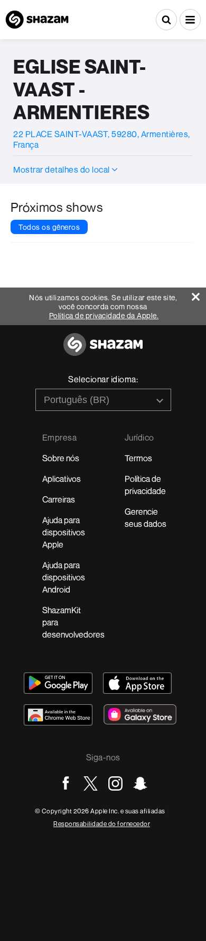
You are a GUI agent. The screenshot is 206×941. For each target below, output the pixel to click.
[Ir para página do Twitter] (90, 783)
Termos (138, 458)
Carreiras (58, 499)
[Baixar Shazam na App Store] (137, 683)
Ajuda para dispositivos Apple (63, 532)
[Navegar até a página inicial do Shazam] (37, 20)
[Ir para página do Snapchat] (140, 783)
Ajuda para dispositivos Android (63, 577)
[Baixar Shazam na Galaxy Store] (140, 714)
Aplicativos (61, 478)
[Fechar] (199, 294)
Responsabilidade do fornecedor (101, 824)
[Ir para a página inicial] (103, 350)
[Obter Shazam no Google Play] (58, 683)
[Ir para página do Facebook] (66, 783)
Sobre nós (60, 458)
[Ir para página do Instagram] (115, 783)
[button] (190, 19)
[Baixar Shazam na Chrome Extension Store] (58, 714)
